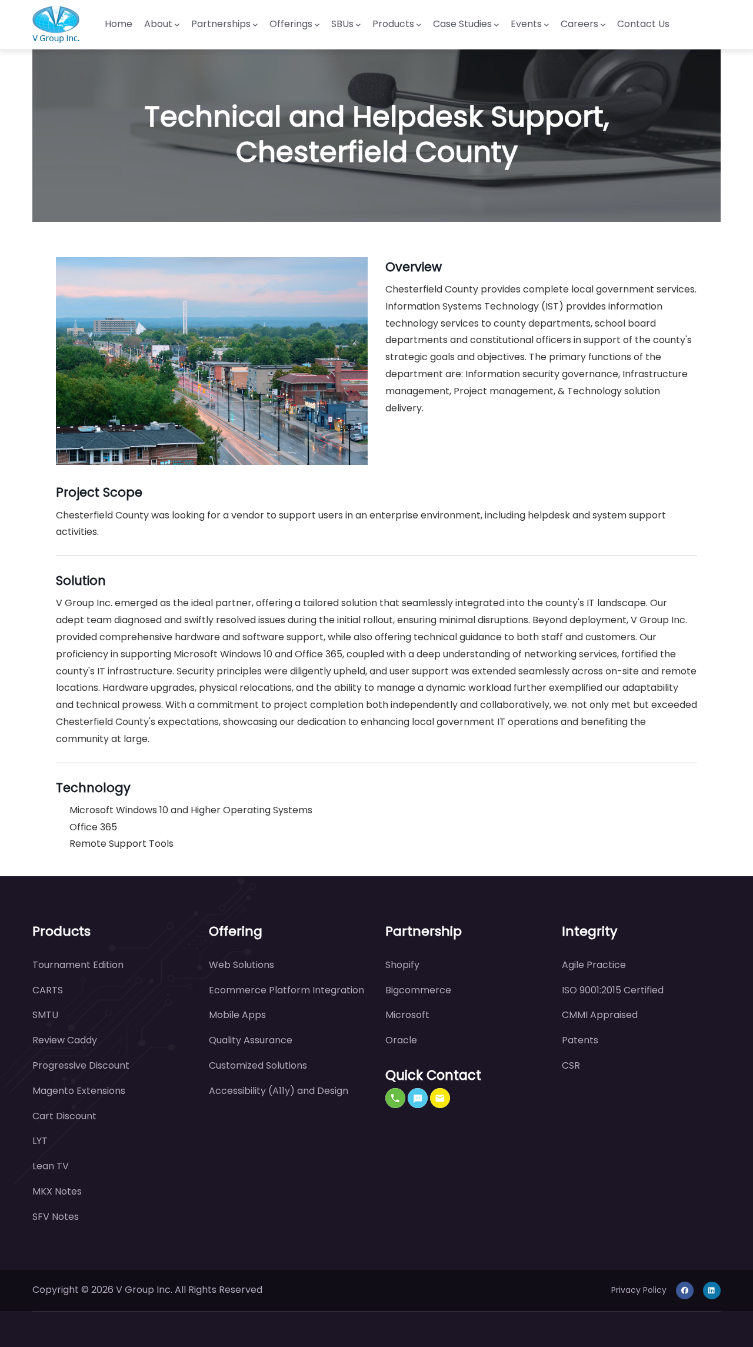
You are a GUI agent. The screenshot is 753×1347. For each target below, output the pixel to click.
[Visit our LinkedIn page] (712, 1290)
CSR (571, 1065)
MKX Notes (57, 1191)
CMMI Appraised (600, 1015)
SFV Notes (55, 1216)
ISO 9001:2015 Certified (613, 990)
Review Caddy (64, 1040)
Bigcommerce (418, 990)
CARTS (47, 990)
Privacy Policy (639, 1290)
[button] (395, 1098)
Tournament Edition (78, 965)
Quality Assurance (250, 1040)
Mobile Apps (237, 1015)
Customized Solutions (258, 1065)
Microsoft (407, 1015)
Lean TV (50, 1166)
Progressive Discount (80, 1065)
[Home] (55, 24)
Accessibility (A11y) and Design (278, 1090)
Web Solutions (241, 965)
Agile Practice (594, 965)
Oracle (401, 1040)
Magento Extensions (78, 1090)
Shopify (402, 965)
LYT (40, 1141)
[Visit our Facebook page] (685, 1290)
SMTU (45, 1015)
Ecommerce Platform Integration (286, 990)
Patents (580, 1040)
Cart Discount (64, 1116)
